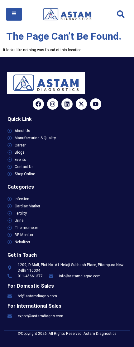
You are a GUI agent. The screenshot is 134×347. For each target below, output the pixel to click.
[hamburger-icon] (14, 14)
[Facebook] (38, 104)
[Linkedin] (67, 104)
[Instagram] (52, 104)
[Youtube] (95, 104)
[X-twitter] (81, 104)
